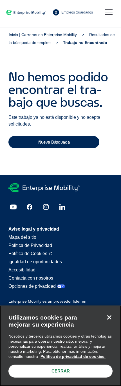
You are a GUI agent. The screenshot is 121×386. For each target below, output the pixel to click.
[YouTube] (13, 207)
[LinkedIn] (62, 207)
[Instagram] (46, 207)
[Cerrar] (109, 317)
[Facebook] (29, 207)
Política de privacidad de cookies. (73, 356)
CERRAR (60, 371)
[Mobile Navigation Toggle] (108, 12)
